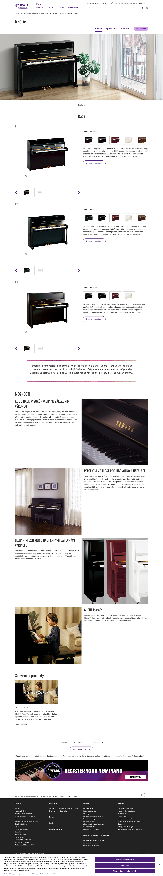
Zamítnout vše (125, 865)
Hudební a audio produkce (23, 813)
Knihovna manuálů (89, 821)
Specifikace (111, 28)
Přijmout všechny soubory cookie (124, 871)
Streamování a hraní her (22, 840)
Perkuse (17, 827)
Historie (120, 824)
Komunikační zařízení (22, 842)
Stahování (125, 28)
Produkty (39, 7)
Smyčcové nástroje (21, 824)
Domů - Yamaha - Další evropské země (26, 13)
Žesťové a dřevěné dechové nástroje (26, 821)
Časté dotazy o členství (91, 845)
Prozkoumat (73, 7)
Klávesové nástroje (21, 811)
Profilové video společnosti (126, 811)
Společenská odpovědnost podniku (129, 829)
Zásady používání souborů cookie (43, 874)
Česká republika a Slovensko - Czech (125, 3)
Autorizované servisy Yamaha (93, 816)
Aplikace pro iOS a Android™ (24, 845)
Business (142, 3)
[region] (81, 865)
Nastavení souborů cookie (125, 859)
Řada (80, 105)
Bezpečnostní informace (91, 829)
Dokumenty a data (89, 827)
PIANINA (69, 13)
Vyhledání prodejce (92, 3)
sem (69, 868)
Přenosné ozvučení (21, 834)
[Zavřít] (159, 864)
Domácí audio (19, 837)
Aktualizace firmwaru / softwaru (93, 824)
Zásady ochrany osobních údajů (20, 874)
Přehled (98, 28)
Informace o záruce (89, 811)
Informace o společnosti (125, 808)
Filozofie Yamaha (123, 819)
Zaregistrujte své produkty (91, 843)
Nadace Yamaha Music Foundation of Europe (63, 808)
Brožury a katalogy (89, 819)
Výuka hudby (53, 803)
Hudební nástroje (46, 13)
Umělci (50, 7)
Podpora (103, 3)
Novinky (51, 817)
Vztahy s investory (124, 827)
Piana (38, 4)
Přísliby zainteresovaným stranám (129, 821)
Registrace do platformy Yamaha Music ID (97, 835)
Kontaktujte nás (88, 808)
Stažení (61, 7)
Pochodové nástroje (21, 829)
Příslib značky (122, 813)
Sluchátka (18, 832)
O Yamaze (121, 803)
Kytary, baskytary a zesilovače (25, 816)
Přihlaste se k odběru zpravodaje (93, 840)
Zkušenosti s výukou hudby (58, 811)
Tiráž (6, 874)
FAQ (84, 813)
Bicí (16, 819)
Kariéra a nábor (122, 816)
